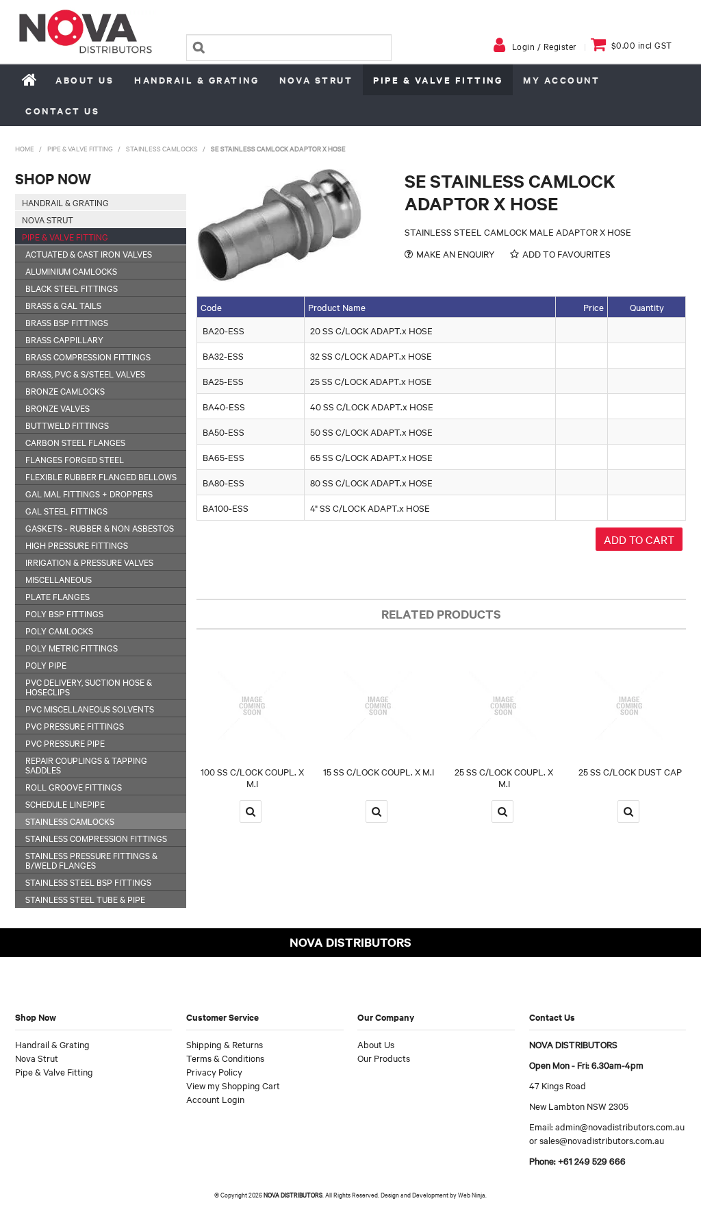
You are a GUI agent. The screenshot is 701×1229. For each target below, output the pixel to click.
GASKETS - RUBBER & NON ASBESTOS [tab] (99, 527)
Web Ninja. (472, 1194)
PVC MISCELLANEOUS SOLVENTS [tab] (89, 708)
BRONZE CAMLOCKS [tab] (65, 390)
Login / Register (544, 46)
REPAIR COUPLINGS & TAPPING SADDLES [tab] (86, 764)
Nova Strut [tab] (47, 219)
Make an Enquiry (455, 254)
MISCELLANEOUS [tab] (58, 579)
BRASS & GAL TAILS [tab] (63, 305)
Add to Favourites (566, 254)
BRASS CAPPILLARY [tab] (64, 339)
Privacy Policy (214, 1071)
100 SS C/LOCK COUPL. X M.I (252, 777)
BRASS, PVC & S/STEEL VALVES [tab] (85, 373)
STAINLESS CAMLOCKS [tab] (69, 821)
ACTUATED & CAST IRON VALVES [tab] (88, 253)
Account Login (215, 1099)
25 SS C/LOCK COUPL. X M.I (504, 777)
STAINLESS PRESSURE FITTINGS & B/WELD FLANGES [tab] (91, 860)
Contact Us (62, 110)
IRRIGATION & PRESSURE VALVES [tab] (89, 562)
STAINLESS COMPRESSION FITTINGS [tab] (96, 838)
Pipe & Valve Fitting (437, 79)
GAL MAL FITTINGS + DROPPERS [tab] (89, 493)
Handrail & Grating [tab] (65, 202)
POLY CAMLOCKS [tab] (59, 630)
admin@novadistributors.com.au (620, 1126)
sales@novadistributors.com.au (601, 1140)
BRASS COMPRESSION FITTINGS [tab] (88, 356)
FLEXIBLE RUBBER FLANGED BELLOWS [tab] (101, 476)
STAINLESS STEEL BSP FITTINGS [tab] (88, 882)
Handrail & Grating (196, 79)
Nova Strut (316, 79)
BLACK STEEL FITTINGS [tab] (71, 288)
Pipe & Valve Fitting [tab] (65, 236)
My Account (561, 79)
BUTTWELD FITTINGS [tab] (67, 425)
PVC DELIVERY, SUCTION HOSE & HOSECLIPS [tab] (88, 686)
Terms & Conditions (225, 1058)
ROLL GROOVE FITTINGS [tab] (73, 786)
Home (30, 79)
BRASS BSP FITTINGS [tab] (66, 322)
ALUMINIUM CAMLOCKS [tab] (71, 270)
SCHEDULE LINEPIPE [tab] (65, 803)
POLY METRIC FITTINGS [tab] (71, 647)
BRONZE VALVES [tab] (57, 407)
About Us (84, 79)
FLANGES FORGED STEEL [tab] (74, 459)
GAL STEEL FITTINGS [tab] (66, 510)
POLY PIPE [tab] (45, 664)
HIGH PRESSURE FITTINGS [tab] (76, 544)
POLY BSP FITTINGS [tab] (64, 613)
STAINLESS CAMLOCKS (162, 148)
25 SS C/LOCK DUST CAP (630, 771)
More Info (251, 811)
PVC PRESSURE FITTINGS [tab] (74, 725)
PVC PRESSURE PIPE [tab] (65, 742)
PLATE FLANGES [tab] (57, 596)
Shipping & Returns (224, 1044)
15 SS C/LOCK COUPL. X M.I (378, 771)
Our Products (383, 1058)
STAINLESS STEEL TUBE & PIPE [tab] (85, 899)
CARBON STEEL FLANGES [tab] (75, 442)
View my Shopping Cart (233, 1085)
